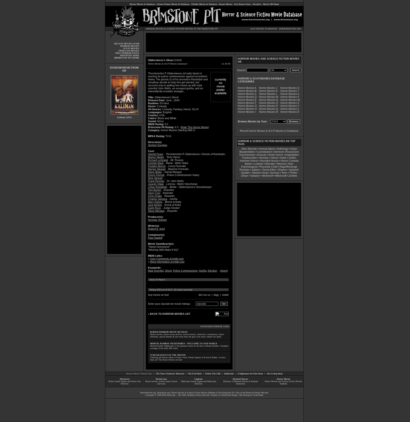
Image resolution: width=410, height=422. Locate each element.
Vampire (255, 175)
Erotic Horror (275, 154)
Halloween (229, 373)
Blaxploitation (247, 151)
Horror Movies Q (268, 108)
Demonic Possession (286, 151)
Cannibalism (264, 151)
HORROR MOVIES (155, 29)
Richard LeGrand (158, 160)
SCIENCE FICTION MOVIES (180, 29)
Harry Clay (154, 193)
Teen (284, 172)
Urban (244, 175)
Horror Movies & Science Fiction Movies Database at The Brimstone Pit (202, 392)
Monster (270, 163)
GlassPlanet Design (229, 395)
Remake (244, 169)
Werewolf (267, 175)
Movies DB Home (271, 4)
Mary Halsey (155, 202)
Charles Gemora (157, 199)
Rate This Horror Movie (194, 127)
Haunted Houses (240, 379)
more (224, 270)
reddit (225, 294)
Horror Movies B (247, 90)
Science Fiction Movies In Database (173, 4)
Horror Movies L (268, 93)
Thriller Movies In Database (204, 4)
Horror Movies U (289, 93)
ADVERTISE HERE (129, 55)
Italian (248, 163)
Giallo (283, 157)
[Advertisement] (124, 190)
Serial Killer (269, 169)
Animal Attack (267, 148)
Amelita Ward (156, 163)
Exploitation (292, 154)
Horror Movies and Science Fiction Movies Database (283, 382)
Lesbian (259, 163)
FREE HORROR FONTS (127, 53)
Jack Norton (155, 205)
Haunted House (269, 160)
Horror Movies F (247, 102)
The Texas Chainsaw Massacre (170, 373)
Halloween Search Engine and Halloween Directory (198, 382)
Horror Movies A (247, 87)
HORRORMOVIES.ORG (290, 29)
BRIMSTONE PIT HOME (126, 58)
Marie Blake (155, 172)
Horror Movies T (289, 90)
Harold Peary (155, 154)
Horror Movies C (247, 93)
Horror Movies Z (289, 108)
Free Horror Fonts (242, 4)
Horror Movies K (268, 90)
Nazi (290, 163)
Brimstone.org (163, 392)
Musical (281, 163)
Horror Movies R (268, 111)
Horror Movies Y (289, 105)
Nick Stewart (155, 178)
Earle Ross (154, 208)
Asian (293, 148)
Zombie (292, 175)
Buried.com (161, 379)
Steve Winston (156, 211)
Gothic (292, 157)
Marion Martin (156, 157)
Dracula (261, 154)
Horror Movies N (268, 99)
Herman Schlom (157, 219)
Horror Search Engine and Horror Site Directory (124, 382)
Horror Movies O (268, 102)
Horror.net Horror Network (257, 392)
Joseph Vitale (156, 184)
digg (216, 294)
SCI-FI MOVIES (131, 48)
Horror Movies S (289, 87)
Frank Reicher (156, 181)
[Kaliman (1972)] (124, 115)
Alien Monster (249, 148)
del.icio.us (204, 294)
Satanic (256, 169)
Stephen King (260, 172)
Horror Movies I (246, 111)
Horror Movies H (247, 108)
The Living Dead (275, 373)
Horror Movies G (247, 105)
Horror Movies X (289, 102)
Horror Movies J (268, 87)
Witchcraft (280, 175)
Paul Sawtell (155, 237)
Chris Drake (155, 196)
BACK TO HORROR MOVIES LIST (170, 313)
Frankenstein (249, 157)
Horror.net (124, 379)
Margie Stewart (156, 169)
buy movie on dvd (158, 294)
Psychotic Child (268, 166)
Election (212, 270)
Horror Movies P (268, 105)
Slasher (282, 169)
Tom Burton (154, 190)
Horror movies (151, 381)
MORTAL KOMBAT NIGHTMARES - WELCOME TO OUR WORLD (183, 343)
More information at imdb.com (167, 261)
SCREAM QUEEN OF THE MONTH (168, 355)
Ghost (168, 270)
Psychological (249, 166)
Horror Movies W (290, 99)
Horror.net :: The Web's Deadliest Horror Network (188, 395)
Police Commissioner (185, 270)
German (264, 157)
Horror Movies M (268, 96)
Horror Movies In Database (142, 4)
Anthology (282, 148)
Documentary (247, 154)
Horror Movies (283, 379)
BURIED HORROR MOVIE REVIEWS (169, 332)
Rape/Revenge (288, 166)
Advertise (256, 4)
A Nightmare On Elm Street (250, 373)
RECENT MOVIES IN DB (126, 43)
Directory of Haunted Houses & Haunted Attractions (240, 382)
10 (189, 285)
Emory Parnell (156, 175)
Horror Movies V (289, 96)
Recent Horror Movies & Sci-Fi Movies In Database (269, 130)
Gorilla (202, 270)
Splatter (245, 172)
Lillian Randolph (157, 187)
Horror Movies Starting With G (178, 130)
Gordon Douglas (157, 145)
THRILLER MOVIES (128, 51)
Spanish (294, 169)
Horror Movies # (289, 111)
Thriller (293, 172)
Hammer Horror (249, 160)
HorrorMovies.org (148, 392)
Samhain (198, 379)
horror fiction (171, 381)
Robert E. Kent (156, 228)
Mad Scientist (156, 270)
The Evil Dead (194, 373)
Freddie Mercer (157, 166)
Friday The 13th (212, 373)
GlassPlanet (258, 395)
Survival (274, 172)
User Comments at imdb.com (167, 258)
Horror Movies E (247, 99)
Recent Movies (225, 4)
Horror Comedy (290, 160)
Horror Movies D (247, 96)
